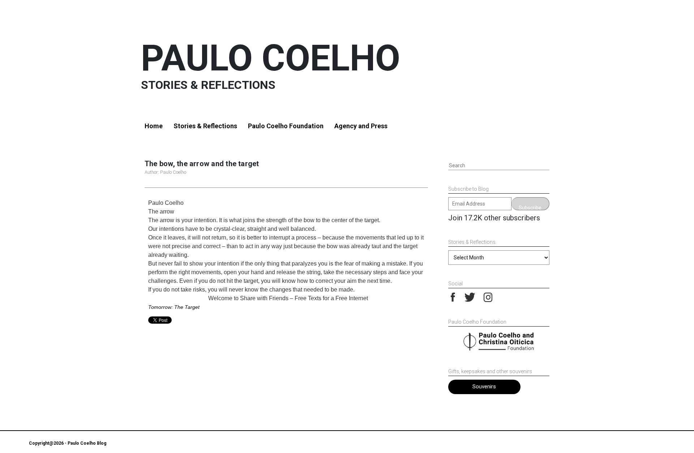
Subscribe (530, 207)
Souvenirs (484, 386)
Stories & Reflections (205, 126)
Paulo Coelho (270, 58)
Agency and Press (360, 126)
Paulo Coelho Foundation (286, 126)
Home (154, 126)
